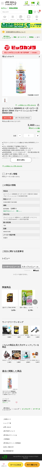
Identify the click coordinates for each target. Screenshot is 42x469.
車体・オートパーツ (20, 37)
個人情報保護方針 (8, 451)
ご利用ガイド (7, 419)
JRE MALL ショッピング (6, 37)
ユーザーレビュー (11, 267)
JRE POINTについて (9, 431)
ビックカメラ (9, 56)
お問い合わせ (7, 427)
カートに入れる (15, 465)
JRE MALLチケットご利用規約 (12, 443)
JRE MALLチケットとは (10, 435)
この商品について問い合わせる (27, 105)
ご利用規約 (6, 439)
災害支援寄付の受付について (16, 32)
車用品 (31, 37)
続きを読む (21, 160)
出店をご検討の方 (8, 447)
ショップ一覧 (7, 423)
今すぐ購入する (32, 465)
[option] (21, 77)
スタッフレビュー (30, 267)
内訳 (38, 131)
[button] (35, 302)
